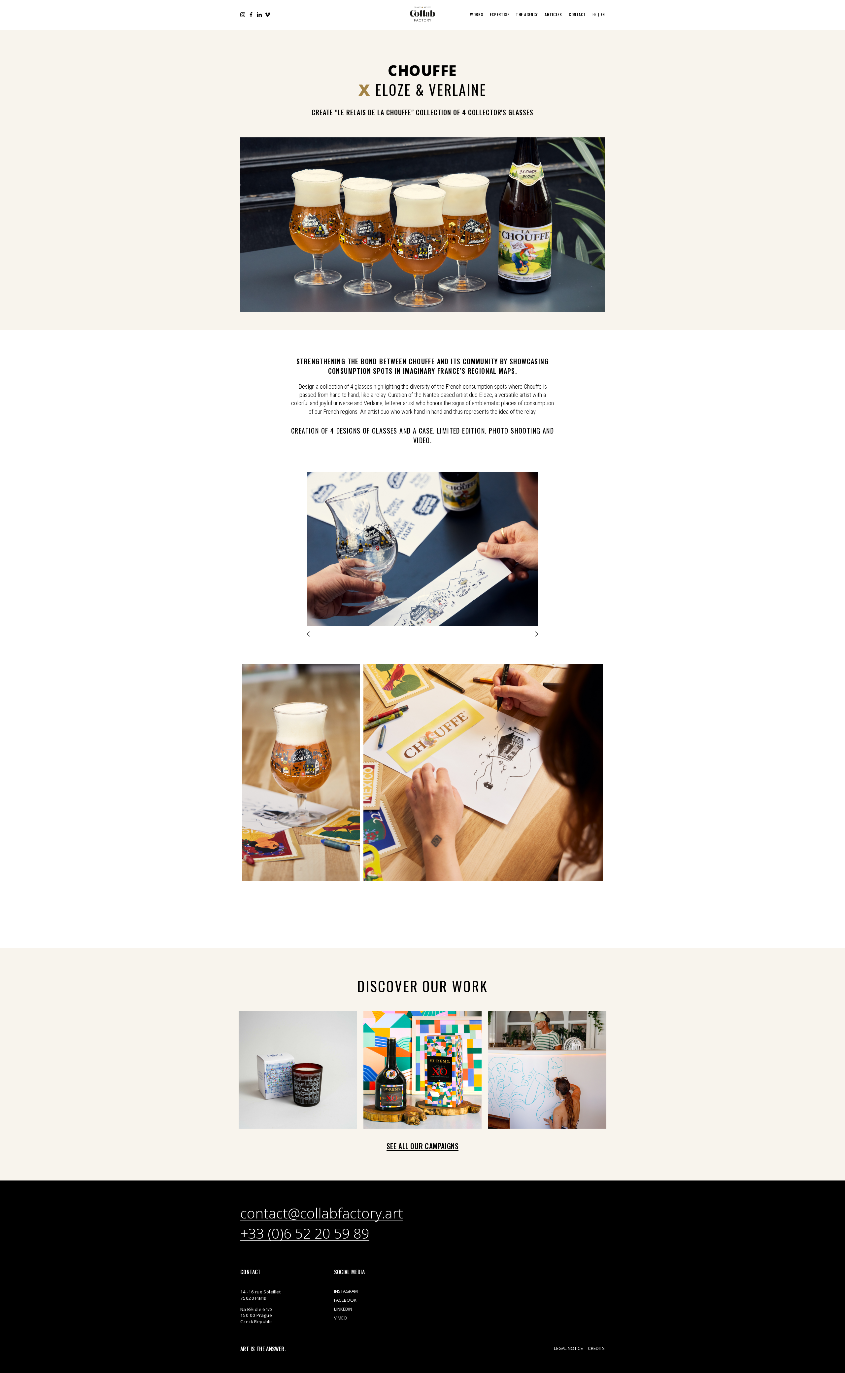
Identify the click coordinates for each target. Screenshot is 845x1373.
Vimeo (267, 14)
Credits (596, 1348)
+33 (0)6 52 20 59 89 (304, 1234)
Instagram (242, 14)
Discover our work (422, 985)
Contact (577, 14)
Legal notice (568, 1348)
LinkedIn (259, 14)
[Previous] (312, 634)
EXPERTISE (499, 14)
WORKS (477, 14)
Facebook (251, 14)
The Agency (527, 14)
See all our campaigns (422, 1146)
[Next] (533, 634)
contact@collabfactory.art (321, 1213)
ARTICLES (553, 14)
